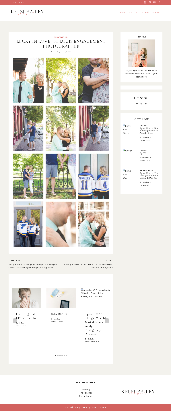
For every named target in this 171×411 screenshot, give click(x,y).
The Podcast (85, 393)
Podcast (143, 125)
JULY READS (59, 314)
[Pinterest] (149, 2)
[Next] (107, 320)
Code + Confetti (98, 407)
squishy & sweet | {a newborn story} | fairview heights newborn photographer (88, 264)
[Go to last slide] (15, 320)
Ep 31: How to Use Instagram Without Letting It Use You (149, 175)
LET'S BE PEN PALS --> (18, 2)
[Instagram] (145, 2)
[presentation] (128, 129)
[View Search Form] (159, 2)
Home (122, 13)
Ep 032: (143, 153)
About (130, 13)
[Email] (154, 2)
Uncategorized (61, 37)
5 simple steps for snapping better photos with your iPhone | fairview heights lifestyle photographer (33, 264)
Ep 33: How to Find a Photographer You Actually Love (149, 130)
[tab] (55, 355)
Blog (138, 13)
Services (146, 13)
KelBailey (56, 52)
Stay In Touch (85, 396)
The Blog (85, 389)
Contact (156, 13)
